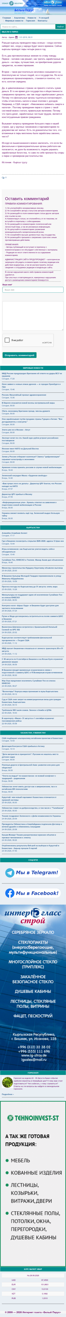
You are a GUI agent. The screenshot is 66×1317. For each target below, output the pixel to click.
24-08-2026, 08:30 (9, 675)
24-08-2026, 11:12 (9, 643)
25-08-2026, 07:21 (9, 621)
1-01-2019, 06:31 (26, 37)
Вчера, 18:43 (7, 470)
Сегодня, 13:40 (8, 554)
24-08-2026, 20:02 (9, 632)
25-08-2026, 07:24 (9, 610)
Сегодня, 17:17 (8, 535)
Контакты (42, 20)
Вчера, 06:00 (7, 507)
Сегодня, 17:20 (8, 378)
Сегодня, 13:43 (8, 740)
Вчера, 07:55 (7, 496)
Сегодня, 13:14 (8, 748)
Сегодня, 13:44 (8, 543)
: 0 (5, 177)
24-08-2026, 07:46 (9, 850)
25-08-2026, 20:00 (9, 570)
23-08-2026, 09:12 (9, 694)
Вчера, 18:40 (7, 562)
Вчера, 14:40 (7, 478)
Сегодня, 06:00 (8, 405)
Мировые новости (14, 20)
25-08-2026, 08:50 (9, 600)
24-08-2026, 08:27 (9, 685)
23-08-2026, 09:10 (9, 704)
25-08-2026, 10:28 (9, 589)
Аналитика (19, 17)
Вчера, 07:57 (7, 488)
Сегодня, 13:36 (8, 397)
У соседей (44, 17)
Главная (7, 17)
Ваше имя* (7, 284)
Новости (32, 17)
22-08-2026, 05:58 (9, 723)
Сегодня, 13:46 (8, 389)
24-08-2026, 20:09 (9, 818)
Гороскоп (30, 20)
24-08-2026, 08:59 (9, 664)
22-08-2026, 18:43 (9, 712)
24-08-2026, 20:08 (9, 829)
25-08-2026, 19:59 (9, 581)
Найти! (60, 26)
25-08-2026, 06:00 (9, 802)
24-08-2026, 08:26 (9, 840)
